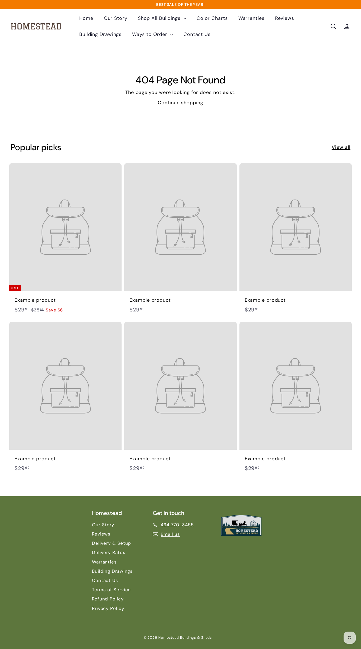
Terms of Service (111, 590)
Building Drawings (100, 34)
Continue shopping (180, 103)
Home (86, 18)
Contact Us (197, 34)
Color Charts (212, 18)
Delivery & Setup (111, 543)
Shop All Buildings (160, 18)
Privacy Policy (108, 608)
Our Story (115, 18)
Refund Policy (108, 599)
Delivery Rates (109, 552)
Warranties (251, 18)
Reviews (284, 18)
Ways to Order (150, 34)
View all (341, 147)
